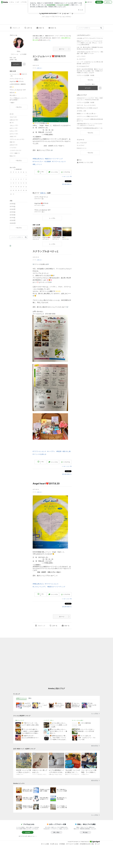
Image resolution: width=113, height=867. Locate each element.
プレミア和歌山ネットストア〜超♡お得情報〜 (18, 99)
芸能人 (30, 698)
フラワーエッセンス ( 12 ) (17, 139)
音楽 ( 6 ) (12, 142)
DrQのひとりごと (82, 148)
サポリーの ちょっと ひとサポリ (86, 105)
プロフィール (14, 54)
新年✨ (12, 87)
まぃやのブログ (81, 59)
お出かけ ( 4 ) (13, 145)
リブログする (66, 172)
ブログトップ (16, 28)
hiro (18, 51)
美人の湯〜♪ (13, 95)
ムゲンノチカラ (81, 56)
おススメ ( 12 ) (14, 133)
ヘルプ (98, 844)
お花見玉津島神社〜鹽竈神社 (18, 84)
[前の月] (14, 169)
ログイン (108, 2)
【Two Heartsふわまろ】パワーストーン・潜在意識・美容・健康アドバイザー (90, 52)
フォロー (88, 88)
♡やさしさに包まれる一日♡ (18, 89)
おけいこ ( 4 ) (13, 128)
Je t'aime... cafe (81, 111)
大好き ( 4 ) (13, 136)
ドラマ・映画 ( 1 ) (15, 153)
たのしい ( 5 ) (13, 131)
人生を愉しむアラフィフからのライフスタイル (90, 38)
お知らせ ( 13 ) (14, 120)
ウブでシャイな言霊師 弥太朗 (85, 75)
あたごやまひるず (82, 142)
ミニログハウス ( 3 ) (15, 150)
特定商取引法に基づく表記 (87, 844)
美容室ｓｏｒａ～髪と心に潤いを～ (87, 113)
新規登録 (99, 2)
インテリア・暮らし (49, 720)
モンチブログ (80, 145)
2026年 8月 (19, 169)
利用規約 (63, 844)
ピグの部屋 (23, 54)
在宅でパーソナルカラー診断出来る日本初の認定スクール (90, 120)
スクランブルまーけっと (46, 251)
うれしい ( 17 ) (14, 125)
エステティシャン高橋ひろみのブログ (87, 116)
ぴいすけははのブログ (83, 66)
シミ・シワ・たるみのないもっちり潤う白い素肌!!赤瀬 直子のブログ (90, 62)
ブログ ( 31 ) (13, 117)
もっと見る (52, 218)
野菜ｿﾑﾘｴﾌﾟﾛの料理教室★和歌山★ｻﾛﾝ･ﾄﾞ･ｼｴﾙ (89, 128)
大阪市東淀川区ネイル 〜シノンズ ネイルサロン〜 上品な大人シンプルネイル (89, 124)
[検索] (101, 28)
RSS (80, 160)
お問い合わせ (55, 844)
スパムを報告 (46, 844)
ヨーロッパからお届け (77, 720)
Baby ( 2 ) (12, 156)
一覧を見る (90, 80)
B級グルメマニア (19, 720)
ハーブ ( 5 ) (13, 147)
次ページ (61, 49)
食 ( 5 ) (12, 122)
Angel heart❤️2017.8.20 (46, 483)
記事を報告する (68, 184)
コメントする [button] (54, 172)
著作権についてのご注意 (86, 162)
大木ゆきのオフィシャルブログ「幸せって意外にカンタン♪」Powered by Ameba (90, 98)
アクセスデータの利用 (73, 844)
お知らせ (39, 68)
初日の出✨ (13, 92)
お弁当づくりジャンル (21, 698)
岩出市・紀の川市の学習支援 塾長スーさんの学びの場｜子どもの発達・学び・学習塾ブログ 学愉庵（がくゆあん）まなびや (90, 70)
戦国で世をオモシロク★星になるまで (87, 108)
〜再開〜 (12, 102)
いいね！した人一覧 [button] (67, 176)
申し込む (85, 832)
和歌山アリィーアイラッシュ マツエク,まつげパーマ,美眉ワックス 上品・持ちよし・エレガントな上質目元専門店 (89, 42)
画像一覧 (41, 28)
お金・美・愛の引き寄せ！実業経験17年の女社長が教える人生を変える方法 (90, 48)
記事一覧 (29, 28)
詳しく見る (56, 832)
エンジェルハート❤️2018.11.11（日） (18, 75)
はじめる (27, 832)
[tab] (21, 698)
